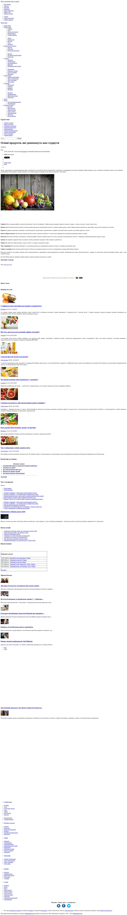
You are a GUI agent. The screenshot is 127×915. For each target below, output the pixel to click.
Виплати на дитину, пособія (11, 471)
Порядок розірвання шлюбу (12, 534)
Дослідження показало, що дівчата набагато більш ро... (22, 708)
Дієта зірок (11, 82)
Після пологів (69, 910)
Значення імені (12, 113)
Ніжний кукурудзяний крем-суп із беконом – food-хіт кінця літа (23, 506)
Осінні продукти (8, 264)
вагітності (44, 910)
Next (5, 649)
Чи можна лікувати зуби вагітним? (14, 473)
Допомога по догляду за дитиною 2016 (15, 537)
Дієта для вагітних (13, 78)
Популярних (7, 488)
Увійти (6, 16)
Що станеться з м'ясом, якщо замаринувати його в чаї (20, 497)
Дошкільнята (11, 61)
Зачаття (10, 47)
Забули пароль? (8, 20)
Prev (5, 647)
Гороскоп (10, 114)
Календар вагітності (13, 50)
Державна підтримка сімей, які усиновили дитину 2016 (20, 531)
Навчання (10, 74)
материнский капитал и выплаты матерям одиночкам (20, 465)
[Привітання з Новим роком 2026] (4, 518)
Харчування (7, 75)
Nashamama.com (29, 913)
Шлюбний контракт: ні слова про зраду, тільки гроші (19, 540)
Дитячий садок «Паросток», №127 (20, 564)
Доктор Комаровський (14, 102)
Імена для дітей (8, 124)
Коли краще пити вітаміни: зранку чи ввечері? (18, 428)
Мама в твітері (8, 13)
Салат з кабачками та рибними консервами (16, 508)
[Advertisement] (14, 679)
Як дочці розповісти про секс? (12, 469)
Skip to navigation (6, 1)
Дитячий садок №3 (16, 562)
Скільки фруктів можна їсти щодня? (14, 357)
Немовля (10, 60)
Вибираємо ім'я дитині (14, 66)
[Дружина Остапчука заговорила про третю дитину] (4, 582)
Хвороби (6, 83)
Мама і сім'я (7, 27)
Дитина (6, 58)
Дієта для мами (12, 80)
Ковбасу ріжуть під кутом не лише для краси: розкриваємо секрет (23, 499)
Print (5, 164)
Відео (5, 100)
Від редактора (12, 116)
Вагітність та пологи (10, 46)
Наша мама (4, 22)
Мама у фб (7, 12)
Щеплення (11, 85)
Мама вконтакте (9, 10)
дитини (31, 910)
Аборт (9, 38)
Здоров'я (10, 44)
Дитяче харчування (13, 77)
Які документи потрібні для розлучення (16, 539)
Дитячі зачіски (8, 135)
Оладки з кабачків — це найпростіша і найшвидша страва (21, 494)
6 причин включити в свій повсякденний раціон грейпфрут (23, 403)
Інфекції (10, 88)
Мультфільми (11, 103)
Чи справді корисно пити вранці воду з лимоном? (19, 380)
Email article (7, 162)
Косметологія (11, 33)
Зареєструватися (9, 18)
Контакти (7, 9)
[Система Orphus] (63, 278)
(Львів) (28, 558)
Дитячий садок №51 (16, 560)
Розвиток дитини (13, 71)
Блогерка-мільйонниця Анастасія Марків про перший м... (22, 613)
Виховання (11, 69)
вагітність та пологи (15, 910)
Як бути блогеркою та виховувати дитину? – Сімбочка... (22, 599)
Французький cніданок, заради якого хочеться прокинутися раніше (24, 496)
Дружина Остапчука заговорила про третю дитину (20, 586)
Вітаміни (10, 89)
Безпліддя (10, 57)
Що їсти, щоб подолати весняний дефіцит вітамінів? (20, 332)
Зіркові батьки (12, 110)
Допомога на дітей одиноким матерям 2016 (17, 535)
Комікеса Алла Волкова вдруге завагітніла (17, 627)
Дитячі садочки (8, 123)
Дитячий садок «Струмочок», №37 (20, 566)
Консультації (11, 108)
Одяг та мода (11, 111)
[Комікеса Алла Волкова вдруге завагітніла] (4, 623)
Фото (5, 99)
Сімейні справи (8, 802)
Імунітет (10, 93)
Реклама (6, 7)
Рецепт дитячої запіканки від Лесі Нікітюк (17, 641)
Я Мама (10, 29)
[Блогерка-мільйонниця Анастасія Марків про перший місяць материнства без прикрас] (4, 610)
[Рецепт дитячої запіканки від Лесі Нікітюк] (4, 638)
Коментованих (8, 490)
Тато (9, 30)
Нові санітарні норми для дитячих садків (16, 532)
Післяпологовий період (14, 55)
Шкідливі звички (13, 96)
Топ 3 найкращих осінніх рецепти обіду (15, 448)
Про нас (6, 6)
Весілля (10, 41)
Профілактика (12, 94)
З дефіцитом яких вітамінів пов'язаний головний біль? (21, 306)
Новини (10, 107)
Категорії (4, 477)
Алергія (10, 86)
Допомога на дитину (10, 126)
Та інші (6, 882)
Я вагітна (10, 49)
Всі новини (7, 4)
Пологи (10, 54)
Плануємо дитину (13, 32)
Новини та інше (9, 105)
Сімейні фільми (12, 35)
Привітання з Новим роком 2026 (13, 512)
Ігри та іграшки (12, 72)
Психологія (11, 39)
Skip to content (15, 1)
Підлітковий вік (12, 63)
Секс (9, 43)
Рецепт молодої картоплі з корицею (14, 505)
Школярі (10, 64)
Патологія (10, 97)
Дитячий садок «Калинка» (18, 558)
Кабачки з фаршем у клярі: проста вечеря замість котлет (20, 493)
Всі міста (3, 570)
